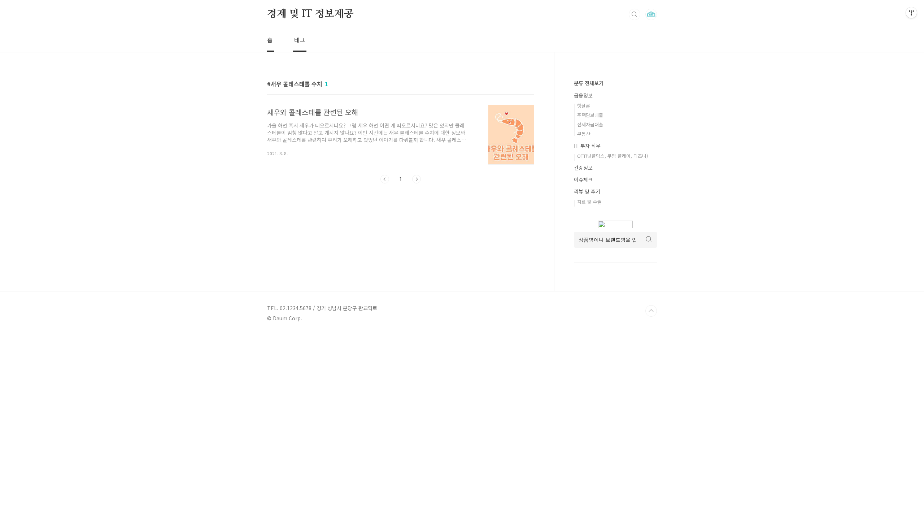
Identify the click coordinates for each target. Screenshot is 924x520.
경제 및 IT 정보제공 (310, 14)
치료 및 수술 (589, 201)
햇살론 (583, 105)
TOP (651, 311)
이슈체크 (583, 179)
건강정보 (583, 167)
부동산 (583, 133)
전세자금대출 (590, 124)
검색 (634, 14)
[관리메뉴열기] (911, 12)
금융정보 (583, 95)
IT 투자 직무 (587, 145)
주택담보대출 (590, 115)
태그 (299, 39)
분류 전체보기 (588, 83)
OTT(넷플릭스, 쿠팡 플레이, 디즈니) (612, 155)
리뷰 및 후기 (587, 191)
